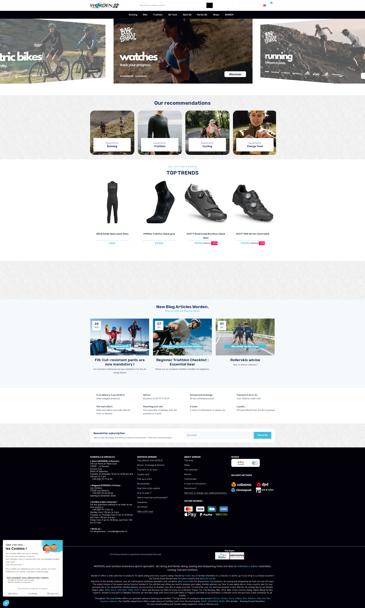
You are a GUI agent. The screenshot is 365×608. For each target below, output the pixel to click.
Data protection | (121, 554)
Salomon (114, 601)
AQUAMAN (213, 601)
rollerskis (242, 566)
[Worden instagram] (98, 539)
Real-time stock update (148, 488)
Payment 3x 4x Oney (147, 470)
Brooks (224, 598)
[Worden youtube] (111, 539)
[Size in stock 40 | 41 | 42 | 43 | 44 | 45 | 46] (252, 201)
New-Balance (249, 598)
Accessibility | (147, 554)
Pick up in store (144, 479)
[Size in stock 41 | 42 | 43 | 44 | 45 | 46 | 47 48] (206, 201)
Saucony (104, 601)
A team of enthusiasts (195, 484)
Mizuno (216, 598)
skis (211, 587)
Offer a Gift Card (145, 511)
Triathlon (158, 15)
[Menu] (258, 460)
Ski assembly (143, 484)
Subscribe (262, 435)
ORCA (204, 601)
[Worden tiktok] (92, 539)
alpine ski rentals (207, 578)
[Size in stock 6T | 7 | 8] (112, 201)
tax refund (142, 507)
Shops (216, 15)
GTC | (112, 554)
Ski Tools (172, 15)
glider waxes (183, 581)
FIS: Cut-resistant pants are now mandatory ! (120, 362)
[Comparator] (250, 5)
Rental (187, 474)
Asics (231, 598)
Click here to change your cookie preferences (205, 493)
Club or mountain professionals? (152, 497)
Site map (157, 554)
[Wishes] (242, 5)
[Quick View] (132, 201)
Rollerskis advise (245, 360)
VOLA (113, 590)
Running (133, 15)
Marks (187, 465)
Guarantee (142, 502)
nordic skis (190, 576)
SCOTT (137, 590)
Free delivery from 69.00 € (150, 460)
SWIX (107, 590)
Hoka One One (263, 598)
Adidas (238, 598)
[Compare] (132, 193)
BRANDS (229, 15)
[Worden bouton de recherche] (209, 5)
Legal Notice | (135, 554)
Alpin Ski (187, 15)
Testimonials (190, 479)
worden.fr (99, 507)
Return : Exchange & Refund (150, 465)
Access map (96, 469)
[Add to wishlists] (132, 185)
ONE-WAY (122, 590)
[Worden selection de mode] (257, 5)
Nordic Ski (202, 15)
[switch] (255, 463)
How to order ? (144, 493)
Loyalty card (143, 474)
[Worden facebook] (105, 539)
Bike (145, 15)
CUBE (130, 590)
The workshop (191, 470)
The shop (188, 460)
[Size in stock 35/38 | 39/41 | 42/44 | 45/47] (159, 201)
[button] (235, 5)
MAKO (222, 601)
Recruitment (190, 488)
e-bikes (253, 566)
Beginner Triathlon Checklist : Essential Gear (182, 362)
